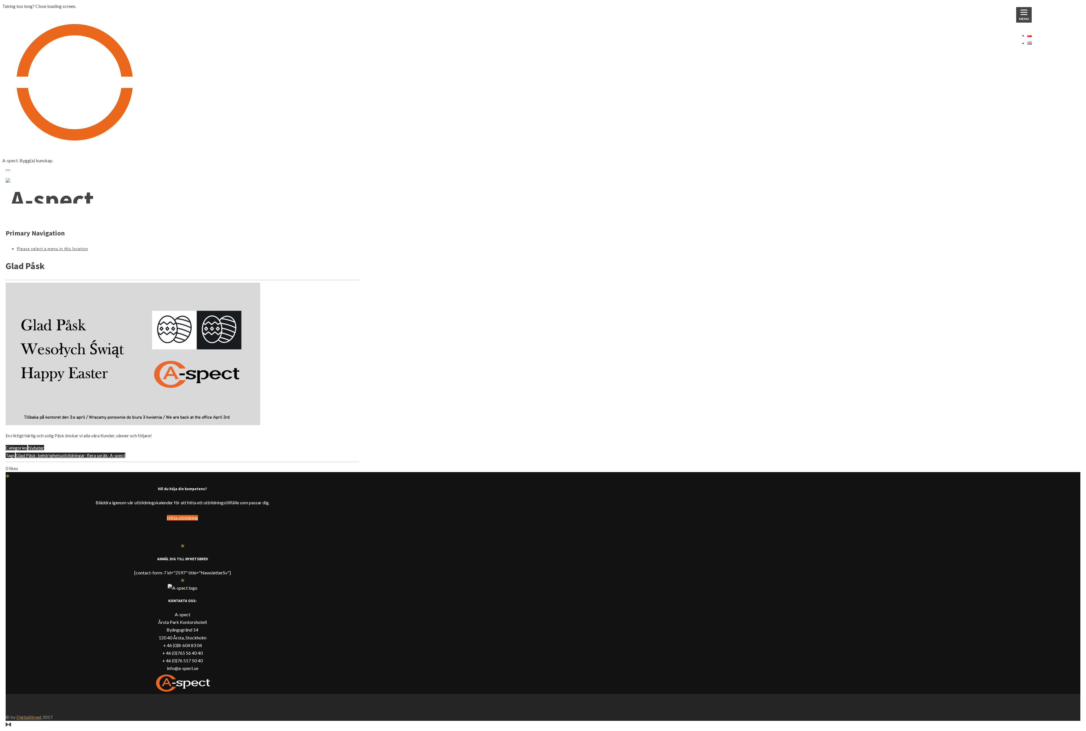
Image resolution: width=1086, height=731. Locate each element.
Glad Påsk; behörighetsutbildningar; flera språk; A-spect (70, 455)
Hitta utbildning (182, 517)
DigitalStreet (29, 717)
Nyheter (36, 447)
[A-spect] (50, 199)
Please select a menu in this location (52, 248)
